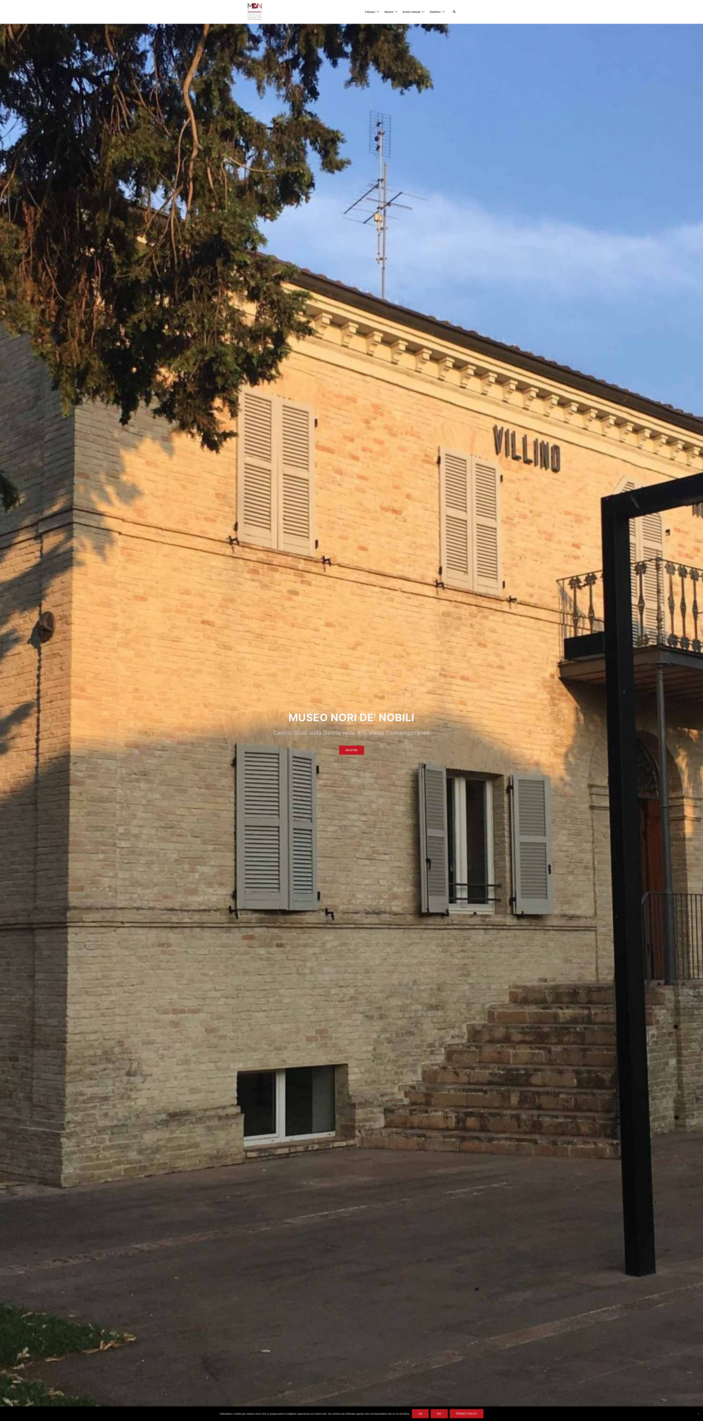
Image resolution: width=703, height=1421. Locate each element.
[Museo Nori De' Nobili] (254, 11)
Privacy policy (466, 1413)
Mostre (389, 11)
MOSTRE (352, 750)
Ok (420, 1413)
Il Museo (370, 11)
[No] (698, 1414)
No (439, 1413)
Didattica (435, 11)
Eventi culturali (411, 11)
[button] (454, 11)
